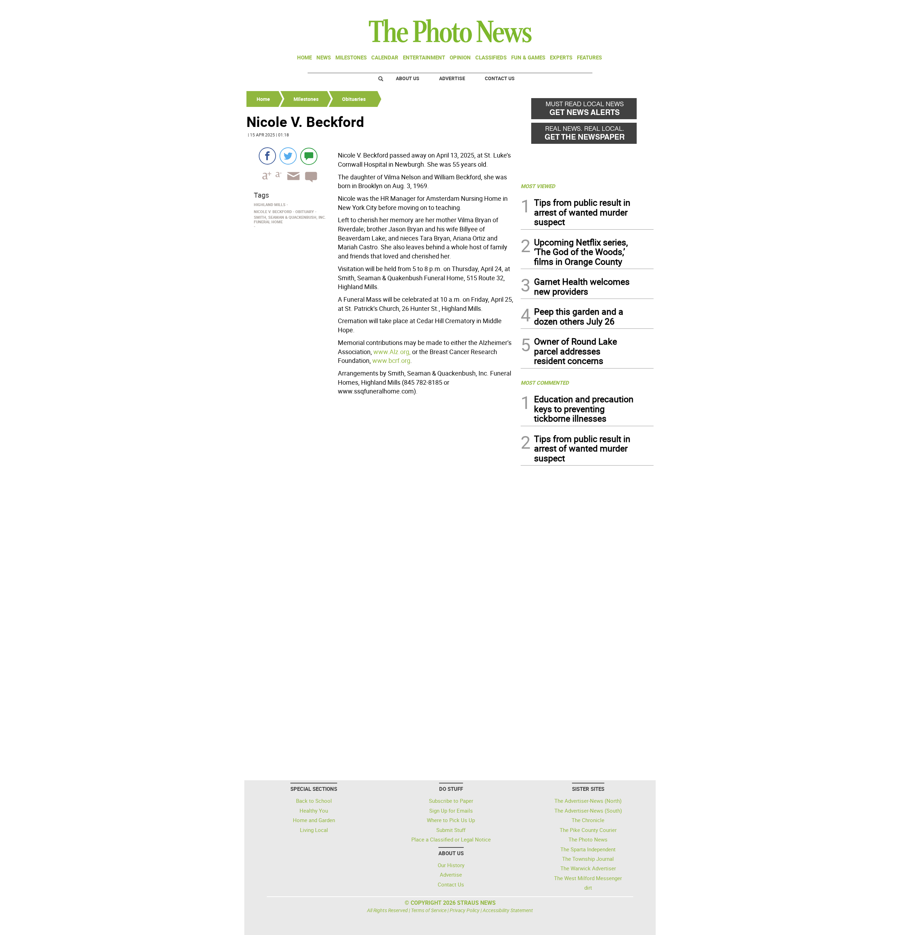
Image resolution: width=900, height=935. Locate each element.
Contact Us (500, 78)
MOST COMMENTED (545, 382)
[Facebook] (267, 156)
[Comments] (308, 156)
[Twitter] (288, 156)
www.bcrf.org (391, 360)
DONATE (636, 8)
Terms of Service (428, 910)
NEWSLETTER (597, 8)
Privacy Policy (465, 910)
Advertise (452, 78)
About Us (407, 78)
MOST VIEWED (538, 186)
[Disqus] (381, 494)
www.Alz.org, (392, 351)
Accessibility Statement (508, 910)
